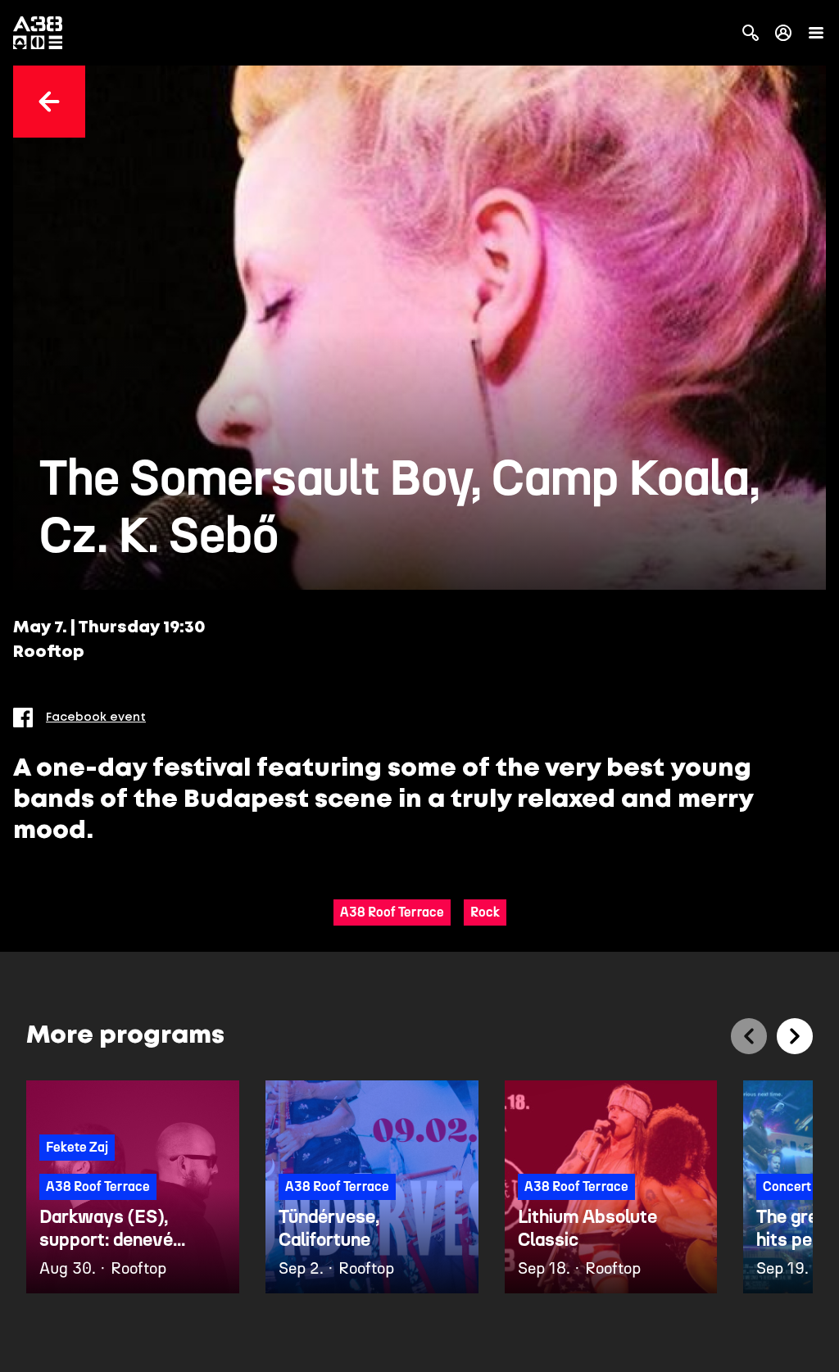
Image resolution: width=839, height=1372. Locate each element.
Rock (485, 912)
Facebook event (96, 717)
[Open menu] (816, 33)
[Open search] (750, 33)
